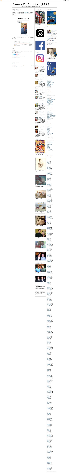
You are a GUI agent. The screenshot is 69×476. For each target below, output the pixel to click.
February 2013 (49, 359)
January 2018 (48, 287)
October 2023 (48, 202)
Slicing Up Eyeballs (49, 144)
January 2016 (48, 316)
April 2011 (48, 386)
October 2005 (48, 467)
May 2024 (48, 194)
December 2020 (49, 244)
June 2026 (48, 163)
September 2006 (49, 453)
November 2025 (49, 172)
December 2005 (49, 464)
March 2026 (48, 167)
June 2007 (48, 442)
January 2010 (48, 404)
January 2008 (48, 434)
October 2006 (48, 452)
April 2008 (48, 430)
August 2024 (48, 190)
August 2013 (48, 352)
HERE (50, 44)
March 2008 (48, 431)
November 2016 (49, 304)
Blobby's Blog (48, 85)
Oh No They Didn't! (49, 127)
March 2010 (48, 402)
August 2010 (48, 396)
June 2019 (48, 266)
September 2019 (49, 262)
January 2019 (48, 272)
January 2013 (48, 360)
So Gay (48, 145)
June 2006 (48, 457)
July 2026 (48, 162)
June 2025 (48, 178)
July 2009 (48, 412)
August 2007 (48, 440)
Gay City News (49, 103)
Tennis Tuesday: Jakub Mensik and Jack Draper (41, 112)
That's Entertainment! (50, 150)
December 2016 (49, 303)
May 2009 (48, 414)
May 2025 (48, 179)
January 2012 (48, 375)
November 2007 (49, 436)
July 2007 (48, 441)
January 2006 (48, 463)
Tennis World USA (49, 149)
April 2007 (48, 445)
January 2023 (48, 213)
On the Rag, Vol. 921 (41, 66)
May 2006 (48, 458)
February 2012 (49, 374)
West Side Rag (49, 157)
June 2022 (48, 222)
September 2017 (49, 292)
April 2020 (48, 254)
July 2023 (48, 206)
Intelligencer (48, 111)
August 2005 (48, 469)
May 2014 (48, 341)
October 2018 (48, 276)
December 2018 (49, 273)
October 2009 (48, 408)
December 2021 (49, 229)
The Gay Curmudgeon (50, 104)
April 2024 (48, 195)
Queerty (48, 135)
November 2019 (49, 260)
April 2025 (48, 180)
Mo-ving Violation (16, 10)
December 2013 (49, 347)
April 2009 (48, 415)
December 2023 (49, 200)
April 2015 (48, 327)
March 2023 (48, 211)
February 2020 (49, 256)
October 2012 (48, 364)
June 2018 (48, 281)
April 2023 (48, 210)
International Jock (49, 112)
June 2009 (48, 413)
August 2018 (48, 278)
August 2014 (48, 337)
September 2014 (49, 336)
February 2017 (49, 300)
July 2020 (48, 250)
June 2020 (48, 251)
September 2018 (49, 277)
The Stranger (48, 147)
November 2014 (49, 333)
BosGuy (48, 87)
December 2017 (49, 288)
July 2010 (48, 397)
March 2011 (48, 387)
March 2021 (48, 240)
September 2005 (49, 468)
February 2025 (49, 183)
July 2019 (48, 265)
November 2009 (49, 407)
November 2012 (49, 363)
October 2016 (48, 305)
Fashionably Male (49, 100)
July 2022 (48, 221)
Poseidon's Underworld (50, 133)
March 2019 (48, 270)
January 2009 (48, 419)
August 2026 (48, 161)
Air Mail (48, 79)
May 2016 (48, 311)
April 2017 (48, 298)
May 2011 (48, 385)
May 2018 (48, 282)
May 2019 (48, 267)
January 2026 (48, 169)
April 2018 (48, 283)
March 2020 (48, 255)
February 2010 (49, 403)
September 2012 (49, 365)
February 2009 (49, 418)
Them (47, 151)
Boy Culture (48, 88)
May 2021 (48, 238)
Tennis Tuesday (40, 96)
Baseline (48, 83)
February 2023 (49, 212)
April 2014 (48, 342)
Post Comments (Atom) (19, 66)
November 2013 (49, 348)
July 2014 (48, 338)
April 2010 (48, 401)
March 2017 (48, 299)
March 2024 (48, 196)
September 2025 (49, 174)
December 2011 (49, 376)
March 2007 (48, 446)
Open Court (48, 129)
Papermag (48, 130)
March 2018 (48, 284)
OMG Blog (48, 128)
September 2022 (49, 218)
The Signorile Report (49, 142)
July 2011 (48, 382)
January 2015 (48, 331)
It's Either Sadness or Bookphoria (51, 115)
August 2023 (48, 205)
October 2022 (48, 217)
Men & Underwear (49, 120)
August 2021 (48, 234)
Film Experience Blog (50, 101)
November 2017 (49, 289)
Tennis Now (48, 148)
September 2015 (49, 321)
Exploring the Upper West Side (51, 99)
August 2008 (48, 425)
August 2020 (48, 249)
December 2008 (49, 420)
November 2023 (49, 201)
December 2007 (49, 435)
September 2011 (49, 380)
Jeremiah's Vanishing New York (51, 116)
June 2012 (48, 369)
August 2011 (48, 381)
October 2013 (48, 349)
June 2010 (48, 398)
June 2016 (48, 310)
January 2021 (48, 243)
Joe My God (48, 117)
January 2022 (48, 228)
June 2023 (48, 207)
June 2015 (48, 325)
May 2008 (48, 429)
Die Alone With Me (49, 97)
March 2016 (48, 314)
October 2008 (48, 423)
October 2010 (48, 393)
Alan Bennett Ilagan (49, 80)
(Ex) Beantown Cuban (50, 84)
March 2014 (48, 343)
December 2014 (49, 332)
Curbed (48, 94)
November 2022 (49, 216)
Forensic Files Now (49, 102)
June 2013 (48, 354)
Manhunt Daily (49, 118)
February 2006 (49, 462)
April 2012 (48, 371)
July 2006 (48, 456)
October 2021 (48, 232)
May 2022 (48, 223)
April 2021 (48, 239)
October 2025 (48, 173)
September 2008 (49, 424)
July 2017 (48, 294)
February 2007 (49, 447)
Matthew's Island (49, 119)
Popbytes (48, 132)
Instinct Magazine (49, 114)
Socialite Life (48, 146)
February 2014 (49, 344)
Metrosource (48, 121)
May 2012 (48, 370)
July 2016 (48, 309)
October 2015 (48, 320)
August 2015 (48, 322)
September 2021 (49, 233)
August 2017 (48, 293)
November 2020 (49, 245)
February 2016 (49, 315)
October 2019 (48, 261)
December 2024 (49, 185)
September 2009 (49, 409)
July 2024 (48, 191)
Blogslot (48, 86)
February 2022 (49, 227)
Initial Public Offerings (50, 113)
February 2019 (49, 271)
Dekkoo (48, 95)
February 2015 (49, 330)
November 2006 (49, 451)
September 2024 (49, 189)
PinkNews (48, 131)
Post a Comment (14, 63)
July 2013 (48, 353)
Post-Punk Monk (49, 134)
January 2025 (48, 184)
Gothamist (48, 105)
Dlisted (48, 98)
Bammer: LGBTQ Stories (50, 82)
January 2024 (48, 199)
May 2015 (48, 326)
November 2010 (49, 392)
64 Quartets (48, 143)
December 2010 (49, 391)
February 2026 (49, 168)
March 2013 (48, 358)
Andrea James (49, 81)
